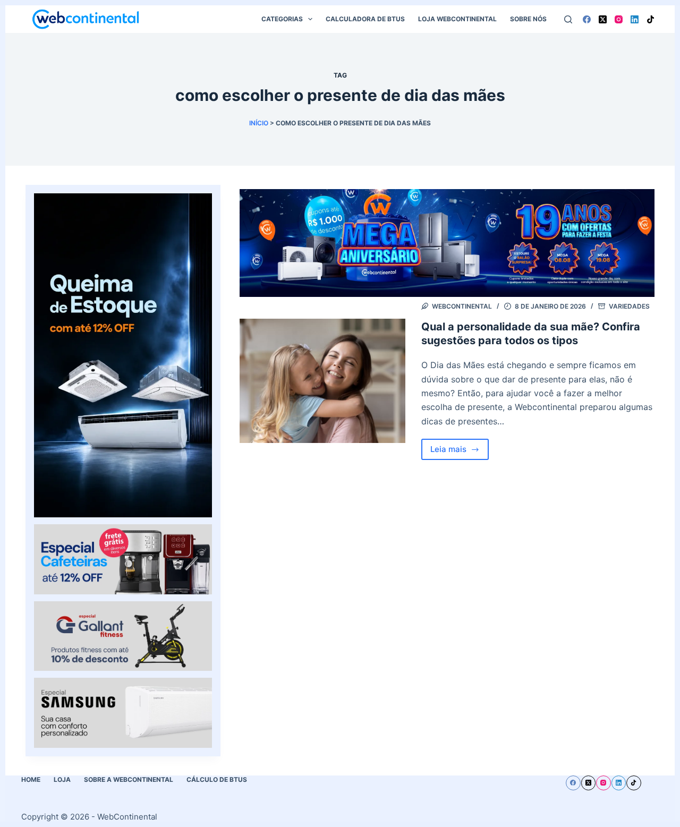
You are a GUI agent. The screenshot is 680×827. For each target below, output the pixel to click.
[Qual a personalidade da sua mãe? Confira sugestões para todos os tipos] (322, 381)
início (258, 123)
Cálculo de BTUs (216, 779)
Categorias (282, 19)
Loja (62, 779)
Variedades (629, 306)
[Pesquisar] (568, 19)
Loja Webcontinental (457, 19)
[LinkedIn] (635, 19)
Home (30, 779)
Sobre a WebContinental (128, 779)
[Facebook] (587, 19)
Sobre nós (528, 19)
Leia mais (459, 452)
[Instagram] (619, 19)
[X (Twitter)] (603, 19)
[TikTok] (650, 19)
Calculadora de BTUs (365, 19)
